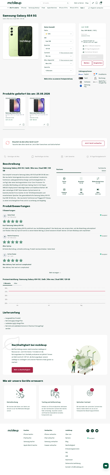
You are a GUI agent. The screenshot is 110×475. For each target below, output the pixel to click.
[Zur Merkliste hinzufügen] (23, 124)
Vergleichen (98, 63)
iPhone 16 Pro (74, 8)
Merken (86, 63)
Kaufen (26, 430)
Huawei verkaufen (50, 445)
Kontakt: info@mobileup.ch (74, 467)
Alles (15, 283)
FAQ (66, 452)
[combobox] (55, 3)
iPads (43, 8)
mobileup (68, 430)
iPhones (23, 8)
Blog (87, 3)
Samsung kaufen (29, 441)
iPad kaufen (27, 438)
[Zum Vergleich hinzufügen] (20, 124)
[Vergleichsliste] (93, 3)
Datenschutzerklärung (73, 463)
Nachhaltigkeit (70, 445)
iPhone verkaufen (50, 434)
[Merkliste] (97, 3)
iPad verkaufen (49, 438)
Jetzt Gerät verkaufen (93, 143)
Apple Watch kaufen (30, 445)
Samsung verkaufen (51, 441)
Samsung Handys (34, 8)
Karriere (68, 438)
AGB (66, 456)
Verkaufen (48, 430)
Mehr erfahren (79, 3)
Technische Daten (102, 169)
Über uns (68, 434)
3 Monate (7, 283)
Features (59, 169)
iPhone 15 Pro (63, 8)
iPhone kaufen (28, 434)
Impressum (69, 460)
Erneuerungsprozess (72, 449)
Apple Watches (52, 8)
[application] (55, 297)
